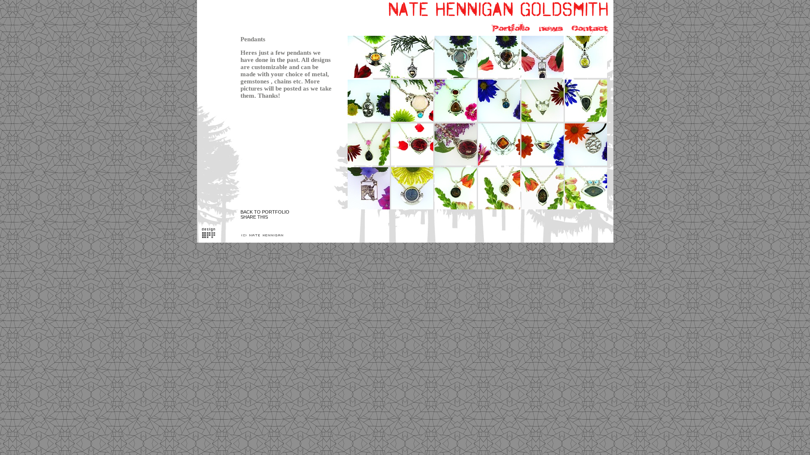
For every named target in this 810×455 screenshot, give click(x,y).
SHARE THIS (254, 216)
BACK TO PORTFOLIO (264, 211)
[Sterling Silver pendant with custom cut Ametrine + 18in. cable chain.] (543, 165)
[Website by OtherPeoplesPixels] (209, 236)
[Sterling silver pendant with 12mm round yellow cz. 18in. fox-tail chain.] (586, 77)
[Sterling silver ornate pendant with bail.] (369, 121)
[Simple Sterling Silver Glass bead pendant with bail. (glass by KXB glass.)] (456, 209)
